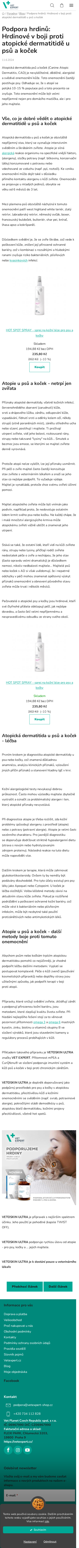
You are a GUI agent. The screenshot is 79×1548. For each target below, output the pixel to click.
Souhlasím (40, 1530)
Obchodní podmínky (17, 1331)
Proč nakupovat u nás (18, 1326)
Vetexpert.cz (12, 1360)
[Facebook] (8, 1450)
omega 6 (55, 1022)
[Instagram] (17, 1450)
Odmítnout (50, 1541)
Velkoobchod (13, 1320)
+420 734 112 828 (27, 1414)
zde (47, 1521)
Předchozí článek (25, 1287)
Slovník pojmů (13, 1354)
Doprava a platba (15, 1314)
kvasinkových (19, 260)
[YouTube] (27, 1450)
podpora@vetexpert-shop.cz (33, 1405)
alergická (8, 153)
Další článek (58, 1287)
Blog (7, 1366)
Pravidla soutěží (15, 1349)
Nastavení (30, 1542)
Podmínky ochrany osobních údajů (27, 1343)
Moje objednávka (15, 1372)
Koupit (40, 367)
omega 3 (39, 1022)
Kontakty (10, 1337)
